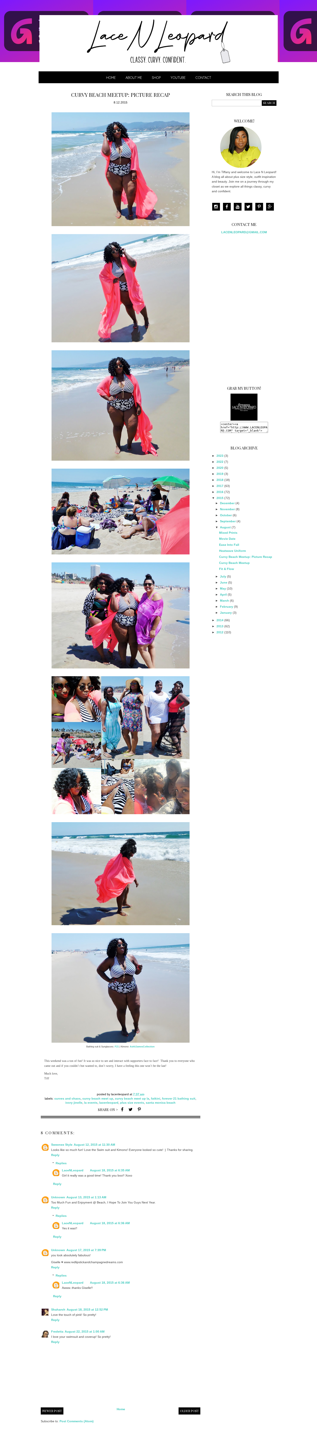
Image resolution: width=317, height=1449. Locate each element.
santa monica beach (161, 1102)
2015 (220, 498)
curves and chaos (67, 1098)
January (226, 612)
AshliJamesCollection (142, 1046)
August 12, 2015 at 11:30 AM (94, 1144)
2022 (220, 461)
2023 (220, 455)
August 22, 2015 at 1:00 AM (85, 1331)
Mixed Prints (228, 532)
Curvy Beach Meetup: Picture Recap (245, 557)
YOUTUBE (178, 77)
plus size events (132, 1102)
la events (90, 1102)
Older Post (189, 1411)
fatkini (155, 1098)
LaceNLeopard (72, 1170)
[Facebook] (228, 207)
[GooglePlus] (271, 207)
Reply (55, 1155)
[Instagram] (217, 207)
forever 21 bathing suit (178, 1098)
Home (111, 77)
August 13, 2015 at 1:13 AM (86, 1197)
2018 (220, 480)
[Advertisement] (244, 308)
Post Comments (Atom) (77, 1421)
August (225, 527)
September (228, 521)
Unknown (58, 1197)
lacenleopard (108, 1102)
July (223, 576)
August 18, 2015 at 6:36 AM (110, 1223)
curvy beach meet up (97, 1098)
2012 (220, 632)
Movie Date (227, 538)
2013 (220, 626)
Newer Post (52, 1411)
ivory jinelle (73, 1102)
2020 (220, 467)
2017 (220, 486)
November (227, 509)
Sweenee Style (61, 1144)
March (224, 600)
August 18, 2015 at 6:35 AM (110, 1170)
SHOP (156, 77)
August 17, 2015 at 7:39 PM (86, 1250)
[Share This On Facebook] (122, 1109)
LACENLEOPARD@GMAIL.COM (244, 232)
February (226, 606)
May (223, 588)
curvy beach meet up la (132, 1098)
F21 (117, 1046)
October (226, 515)
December (227, 503)
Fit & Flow (226, 569)
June (223, 582)
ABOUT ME (134, 77)
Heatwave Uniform (232, 550)
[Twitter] (249, 207)
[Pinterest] (260, 207)
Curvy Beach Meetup (234, 563)
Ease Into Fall (229, 544)
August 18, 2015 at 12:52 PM (87, 1309)
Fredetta (57, 1331)
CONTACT (203, 77)
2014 (220, 620)
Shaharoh (58, 1309)
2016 (220, 492)
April (223, 594)
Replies (61, 1163)
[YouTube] (239, 207)
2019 (220, 474)
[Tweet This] (130, 1109)
